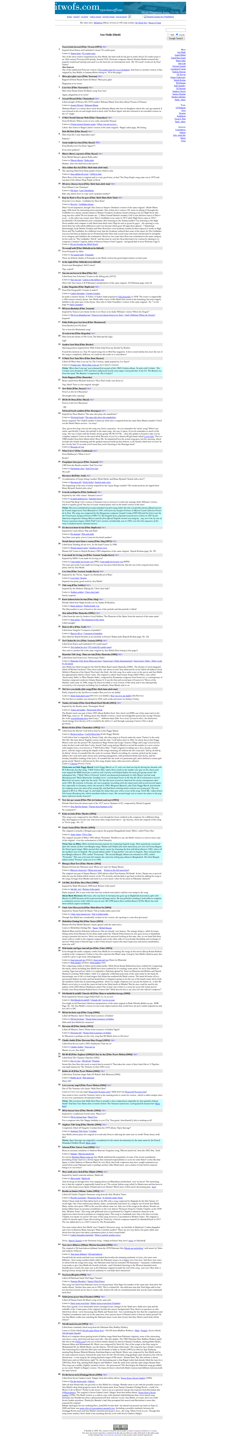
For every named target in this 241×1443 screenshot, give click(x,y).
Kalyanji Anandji (179, 66)
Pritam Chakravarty (178, 77)
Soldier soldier (77, 592)
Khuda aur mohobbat (133, 1248)
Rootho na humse (78, 1197)
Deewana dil (75, 1033)
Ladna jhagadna (77, 293)
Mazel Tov (93, 1117)
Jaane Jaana (76, 834)
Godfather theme (86, 204)
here (154, 1187)
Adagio (91, 1381)
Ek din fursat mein (78, 1381)
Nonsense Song (94, 1197)
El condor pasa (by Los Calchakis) (114, 70)
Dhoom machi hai (86, 1153)
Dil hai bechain (77, 1019)
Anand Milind (180, 55)
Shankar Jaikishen (178, 97)
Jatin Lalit (182, 63)
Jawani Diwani (76, 105)
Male (137, 1330)
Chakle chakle (76, 1047)
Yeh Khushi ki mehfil (79, 1000)
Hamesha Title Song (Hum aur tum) (86, 661)
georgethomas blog (79, 718)
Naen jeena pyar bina (79, 1303)
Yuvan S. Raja (180, 119)
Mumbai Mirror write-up (82, 1157)
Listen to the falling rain (93, 279)
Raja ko (73, 204)
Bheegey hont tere (78, 870)
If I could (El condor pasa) (100, 647)
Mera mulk (75, 1178)
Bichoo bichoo (77, 734)
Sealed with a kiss (103, 482)
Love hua (74, 578)
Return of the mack (91, 889)
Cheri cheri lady (92, 592)
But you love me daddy (121, 695)
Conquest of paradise (93, 633)
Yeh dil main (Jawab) (71, 1333)
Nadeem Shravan (179, 72)
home (69, 16)
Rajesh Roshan (180, 80)
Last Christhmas (87, 190)
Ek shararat (75, 534)
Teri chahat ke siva (78, 647)
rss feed (84, 16)
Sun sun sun (75, 279)
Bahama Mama (91, 105)
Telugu (183, 138)
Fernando (89, 254)
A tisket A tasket (93, 293)
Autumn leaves (95, 498)
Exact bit (93, 1092)
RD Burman (181, 83)
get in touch (121, 16)
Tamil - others (180, 121)
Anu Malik (181, 52)
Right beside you (91, 606)
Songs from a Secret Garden (133, 1378)
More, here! (91, 1143)
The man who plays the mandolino (100, 417)
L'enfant (93, 1131)
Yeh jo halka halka (100, 914)
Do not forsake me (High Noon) (84, 244)
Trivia (183, 141)
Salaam (73, 1153)
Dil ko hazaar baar (78, 1117)
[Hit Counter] (120, 1440)
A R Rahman (181, 108)
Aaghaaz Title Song (79, 1131)
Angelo (83, 578)
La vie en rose (108, 1000)
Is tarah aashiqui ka (79, 498)
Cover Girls (149, 436)
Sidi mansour (88, 1077)
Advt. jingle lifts (179, 135)
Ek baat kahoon (95, 1254)
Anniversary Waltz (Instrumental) (117, 661)
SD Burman (181, 88)
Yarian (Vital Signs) (96, 1281)
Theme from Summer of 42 (100, 806)
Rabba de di (75, 1077)
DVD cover (80, 1341)
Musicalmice (70, 1392)
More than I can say (91, 365)
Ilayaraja (182, 113)
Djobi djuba (88, 482)
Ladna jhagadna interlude (81, 1235)
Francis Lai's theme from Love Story (108, 315)
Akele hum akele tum (79, 695)
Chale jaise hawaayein (80, 914)
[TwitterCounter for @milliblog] (159, 16)
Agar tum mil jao (77, 960)
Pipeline (96, 1061)
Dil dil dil (86, 1061)
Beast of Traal (155, 22)
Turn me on (90, 1047)
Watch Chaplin (75, 1240)
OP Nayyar (181, 74)
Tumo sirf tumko (78, 710)
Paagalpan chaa (77, 468)
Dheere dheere (76, 160)
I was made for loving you (81, 561)
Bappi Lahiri (181, 61)
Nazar (95, 928)
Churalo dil (96, 1000)
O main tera (75, 365)
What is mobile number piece (108, 1235)
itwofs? (76, 16)
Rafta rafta (89, 160)
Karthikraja (181, 116)
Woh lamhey (76, 962)
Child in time (96, 174)
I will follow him (92, 734)
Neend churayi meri (79, 548)
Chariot (73, 763)
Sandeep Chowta (179, 91)
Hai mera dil (75, 482)
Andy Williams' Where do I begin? (140, 315)
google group (109, 16)
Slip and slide (88, 534)
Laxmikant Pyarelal (178, 69)
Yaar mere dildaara (78, 1254)
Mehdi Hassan (105, 928)
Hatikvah (86, 1178)
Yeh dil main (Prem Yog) (93, 1330)
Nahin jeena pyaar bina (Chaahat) (105, 1303)
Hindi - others (180, 100)
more (131, 1240)
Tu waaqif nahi (77, 254)
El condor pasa (88, 53)
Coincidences (180, 130)
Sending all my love (98, 548)
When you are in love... (107, 124)
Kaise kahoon (76, 606)
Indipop (183, 132)
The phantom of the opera (92, 619)
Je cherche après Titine (113, 1197)
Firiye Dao (87, 834)
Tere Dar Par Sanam (79, 806)
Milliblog (98, 22)
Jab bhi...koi (75, 889)
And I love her (92, 468)
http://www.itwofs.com (108, 1435)
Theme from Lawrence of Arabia (100, 1019)
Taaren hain (75, 53)
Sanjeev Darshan (179, 94)
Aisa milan (75, 619)
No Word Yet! (141, 22)
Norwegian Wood (94, 710)
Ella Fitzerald (124, 296)
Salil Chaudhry (76, 304)
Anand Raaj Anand (178, 58)
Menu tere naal (94, 870)
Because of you (77, 447)
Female (144, 1330)
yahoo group (95, 16)
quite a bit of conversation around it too (97, 1408)
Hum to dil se (76, 633)
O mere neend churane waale (83, 124)
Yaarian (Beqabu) (78, 1281)
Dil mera (74, 190)
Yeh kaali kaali (77, 417)
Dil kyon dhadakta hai (80, 315)
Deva (183, 110)
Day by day (75, 1061)
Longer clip (104, 1092)
